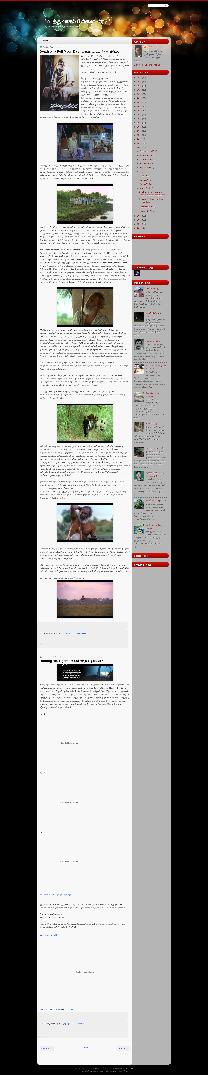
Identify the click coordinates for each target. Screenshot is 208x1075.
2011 (139, 139)
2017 (139, 114)
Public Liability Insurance (107, 1071)
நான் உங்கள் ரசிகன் (154, 341)
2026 (139, 77)
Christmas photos (92, 1071)
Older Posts (123, 1048)
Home (45, 40)
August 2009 (145, 167)
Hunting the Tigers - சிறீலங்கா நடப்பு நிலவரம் (71, 661)
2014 (139, 127)
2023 (139, 90)
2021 (139, 98)
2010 (139, 143)
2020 (139, 102)
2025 (139, 82)
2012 (139, 135)
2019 (139, 106)
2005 (139, 228)
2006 (139, 224)
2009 (139, 147)
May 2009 (144, 180)
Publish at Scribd (46, 1009)
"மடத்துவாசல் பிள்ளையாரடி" (76, 21)
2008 (139, 216)
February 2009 (146, 207)
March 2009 (145, 188)
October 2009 (146, 159)
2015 (139, 123)
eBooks (70, 1009)
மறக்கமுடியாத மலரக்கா (155, 448)
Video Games (128, 1068)
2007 (139, 220)
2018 (139, 110)
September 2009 (147, 163)
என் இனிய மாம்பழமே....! (156, 500)
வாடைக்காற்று (151, 423)
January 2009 (146, 211)
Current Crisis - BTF (49, 935)
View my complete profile (147, 65)
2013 (139, 131)
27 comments (80, 633)
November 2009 (147, 155)
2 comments (80, 1024)
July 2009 (144, 171)
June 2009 (144, 176)
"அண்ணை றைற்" (153, 288)
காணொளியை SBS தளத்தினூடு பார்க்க (56, 895)
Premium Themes (122, 1071)
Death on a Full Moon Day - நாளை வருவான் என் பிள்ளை (80, 51)
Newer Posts (46, 1048)
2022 (139, 94)
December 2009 (147, 151)
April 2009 (144, 184)
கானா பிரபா (151, 47)
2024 (139, 86)
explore (58, 1009)
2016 (139, 119)
